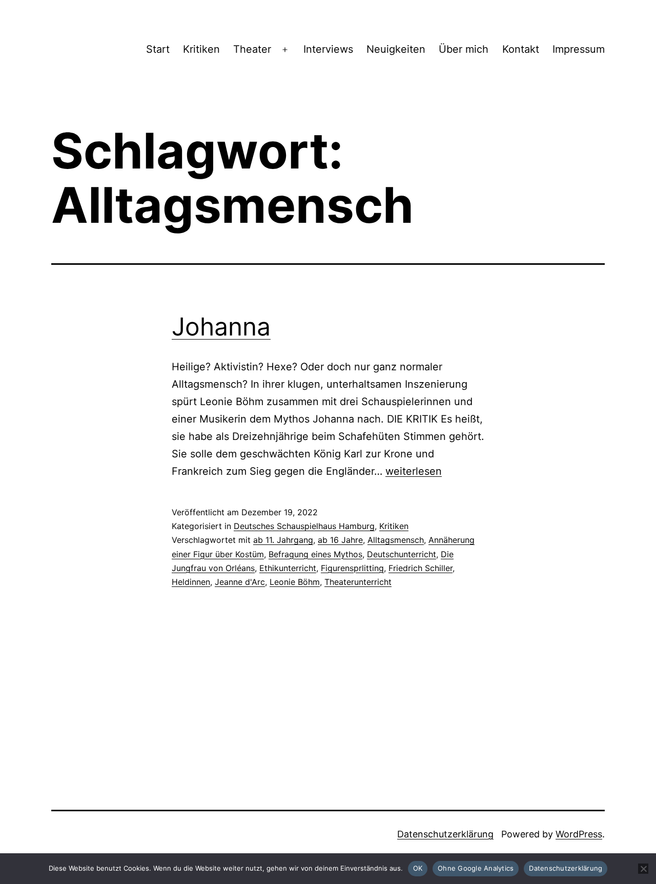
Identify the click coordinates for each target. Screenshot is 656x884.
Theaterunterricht (358, 582)
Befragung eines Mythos (315, 554)
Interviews (328, 49)
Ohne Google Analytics (476, 868)
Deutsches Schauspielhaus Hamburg (304, 526)
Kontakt (520, 49)
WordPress (579, 834)
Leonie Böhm (295, 582)
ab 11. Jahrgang (283, 540)
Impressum (578, 49)
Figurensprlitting (352, 568)
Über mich (463, 49)
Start (158, 49)
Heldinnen (191, 582)
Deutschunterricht (401, 554)
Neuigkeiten (395, 49)
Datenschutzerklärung (445, 834)
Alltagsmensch (395, 540)
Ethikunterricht (287, 568)
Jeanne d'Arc (240, 582)
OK (418, 868)
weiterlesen (413, 471)
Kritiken (201, 49)
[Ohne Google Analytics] (643, 869)
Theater (252, 49)
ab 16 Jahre (340, 540)
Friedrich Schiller (420, 568)
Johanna (221, 326)
